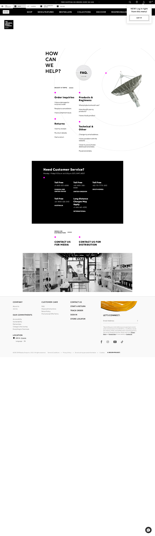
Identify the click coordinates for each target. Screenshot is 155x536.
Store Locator (77, 319)
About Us (16, 306)
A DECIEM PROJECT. (113, 352)
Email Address (108, 321)
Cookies (102, 352)
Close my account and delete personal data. (87, 146)
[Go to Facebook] (101, 342)
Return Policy (46, 311)
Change (23, 338)
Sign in (73, 314)
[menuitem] (6, 6)
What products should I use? (89, 105)
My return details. (60, 133)
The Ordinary (8, 6)
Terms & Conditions (53, 352)
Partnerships (17, 324)
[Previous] (56, 2)
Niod (19, 6)
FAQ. (84, 73)
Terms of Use (112, 334)
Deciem (62, 6)
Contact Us (129, 334)
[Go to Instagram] (108, 342)
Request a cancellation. (63, 108)
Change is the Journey (20, 327)
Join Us (15, 309)
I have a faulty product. (87, 115)
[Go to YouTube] (115, 342)
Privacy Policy (67, 352)
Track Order (76, 310)
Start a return (59, 137)
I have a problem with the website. (88, 140)
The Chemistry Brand (48, 6)
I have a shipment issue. (63, 113)
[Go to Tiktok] (122, 342)
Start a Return (77, 306)
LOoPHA (33, 6)
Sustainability (17, 322)
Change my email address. (89, 134)
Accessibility (17, 319)
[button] (30, 12)
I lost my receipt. (60, 129)
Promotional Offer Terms (50, 314)
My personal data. (85, 151)
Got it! (139, 18)
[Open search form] (130, 2)
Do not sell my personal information (85, 352)
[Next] (99, 2)
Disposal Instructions (49, 309)
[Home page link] (9, 25)
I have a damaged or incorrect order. (61, 103)
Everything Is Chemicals (21, 329)
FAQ (43, 306)
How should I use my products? (86, 110)
